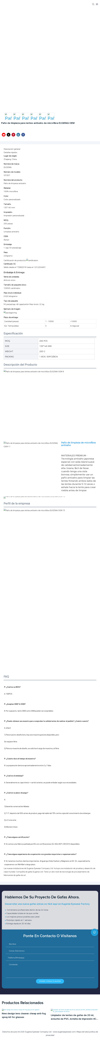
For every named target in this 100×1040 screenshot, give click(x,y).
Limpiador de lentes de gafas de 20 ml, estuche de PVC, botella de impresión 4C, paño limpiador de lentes (74, 1017)
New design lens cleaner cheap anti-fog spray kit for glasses (24, 1015)
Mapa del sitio (82, 1032)
